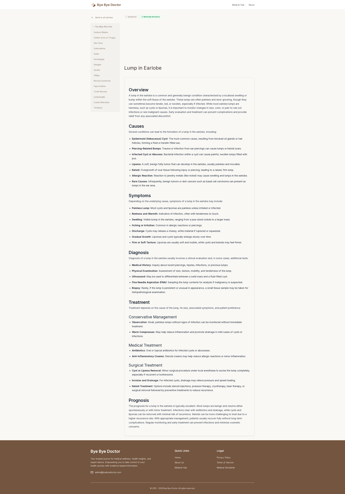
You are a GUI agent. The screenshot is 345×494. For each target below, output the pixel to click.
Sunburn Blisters (101, 32)
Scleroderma (99, 48)
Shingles (97, 64)
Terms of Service (225, 462)
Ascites (97, 70)
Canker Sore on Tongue (104, 38)
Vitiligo (97, 75)
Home (178, 457)
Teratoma (98, 108)
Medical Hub (238, 5)
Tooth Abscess (100, 91)
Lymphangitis (99, 97)
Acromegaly (99, 59)
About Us (179, 462)
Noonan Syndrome (102, 81)
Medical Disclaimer (226, 467)
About (251, 5)
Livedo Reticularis (101, 102)
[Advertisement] (189, 42)
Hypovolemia (100, 86)
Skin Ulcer (98, 43)
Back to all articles (104, 17)
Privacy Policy (224, 457)
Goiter (96, 54)
